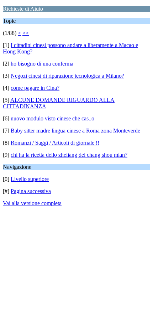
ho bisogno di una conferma (42, 64)
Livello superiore (30, 179)
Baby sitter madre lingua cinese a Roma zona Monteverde (75, 131)
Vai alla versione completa (32, 203)
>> (25, 33)
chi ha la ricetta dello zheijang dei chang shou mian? (69, 155)
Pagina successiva (31, 191)
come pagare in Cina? (35, 88)
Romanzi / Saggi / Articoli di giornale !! (55, 143)
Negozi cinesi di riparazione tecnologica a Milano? (67, 76)
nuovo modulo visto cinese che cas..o (52, 118)
